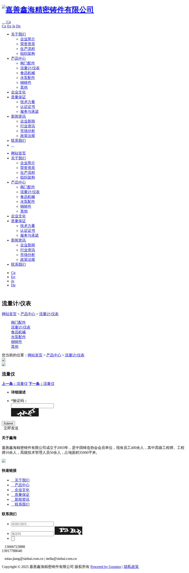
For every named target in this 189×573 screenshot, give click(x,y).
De (18, 26)
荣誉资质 (27, 44)
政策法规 (27, 136)
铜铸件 (25, 82)
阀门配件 (27, 63)
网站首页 (18, 153)
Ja (13, 26)
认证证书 (27, 107)
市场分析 (27, 131)
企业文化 (18, 92)
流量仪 (15, 384)
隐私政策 (131, 567)
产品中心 (18, 58)
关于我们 (18, 34)
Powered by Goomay (105, 567)
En (9, 26)
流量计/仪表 (30, 68)
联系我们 (18, 141)
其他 (24, 87)
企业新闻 (27, 121)
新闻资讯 (18, 116)
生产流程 (27, 49)
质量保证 (18, 97)
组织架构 (27, 53)
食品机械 (27, 73)
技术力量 (27, 102)
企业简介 (27, 39)
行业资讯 (27, 126)
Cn (6, 22)
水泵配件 (27, 78)
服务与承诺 (29, 111)
